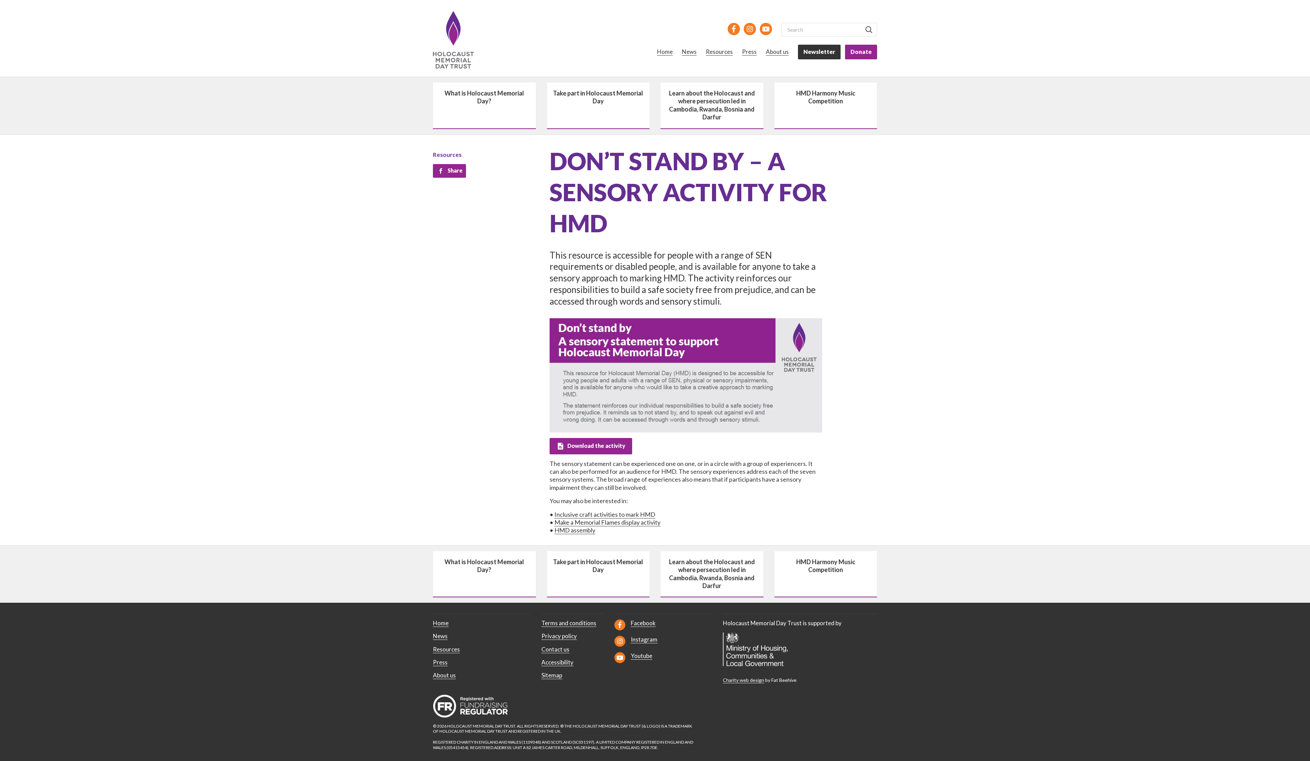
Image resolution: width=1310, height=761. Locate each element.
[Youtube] (766, 29)
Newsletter (819, 51)
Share (455, 170)
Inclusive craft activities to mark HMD (604, 514)
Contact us (555, 649)
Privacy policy (559, 636)
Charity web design (743, 680)
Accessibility (557, 662)
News (689, 51)
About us (777, 51)
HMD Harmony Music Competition (825, 97)
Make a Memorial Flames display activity (607, 522)
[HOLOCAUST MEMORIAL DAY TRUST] (461, 40)
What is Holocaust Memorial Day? (484, 97)
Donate (861, 51)
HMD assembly (574, 530)
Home (665, 51)
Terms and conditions (568, 623)
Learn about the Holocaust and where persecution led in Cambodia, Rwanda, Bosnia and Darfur (712, 105)
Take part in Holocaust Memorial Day (598, 97)
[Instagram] (750, 29)
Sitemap (551, 675)
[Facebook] (734, 29)
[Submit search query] (869, 29)
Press (749, 51)
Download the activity (596, 445)
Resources (719, 51)
